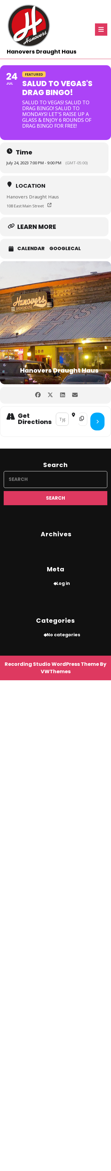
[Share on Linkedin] (62, 395)
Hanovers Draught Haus (41, 51)
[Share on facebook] (37, 395)
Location (30, 186)
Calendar (31, 248)
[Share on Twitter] (50, 395)
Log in (63, 583)
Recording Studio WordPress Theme (52, 664)
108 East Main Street (25, 206)
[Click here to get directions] (97, 421)
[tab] (101, 29)
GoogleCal (65, 248)
